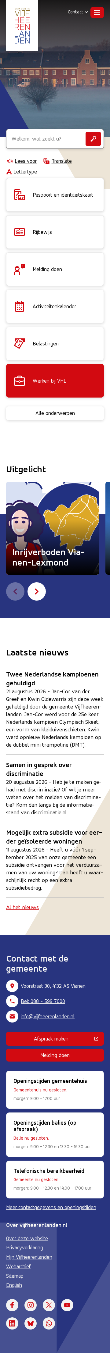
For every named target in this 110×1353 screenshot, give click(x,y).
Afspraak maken (69, 1040)
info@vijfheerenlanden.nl (48, 1016)
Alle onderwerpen (55, 413)
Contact (75, 12)
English (14, 1285)
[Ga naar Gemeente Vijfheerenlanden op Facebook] (12, 1305)
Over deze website (27, 1238)
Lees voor (26, 161)
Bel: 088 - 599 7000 (43, 1001)
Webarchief (18, 1266)
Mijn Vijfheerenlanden (29, 1257)
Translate (62, 161)
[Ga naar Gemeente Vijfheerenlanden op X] (49, 1305)
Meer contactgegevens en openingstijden (51, 1207)
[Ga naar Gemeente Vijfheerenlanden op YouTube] (67, 1305)
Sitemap (15, 1276)
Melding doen (55, 1055)
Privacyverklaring (24, 1247)
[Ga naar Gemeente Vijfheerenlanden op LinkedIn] (12, 1323)
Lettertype (25, 172)
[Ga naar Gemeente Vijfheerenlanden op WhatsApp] (49, 1323)
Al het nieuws (22, 907)
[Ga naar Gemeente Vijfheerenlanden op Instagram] (30, 1305)
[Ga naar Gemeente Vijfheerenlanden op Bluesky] (30, 1323)
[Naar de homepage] (22, 25)
